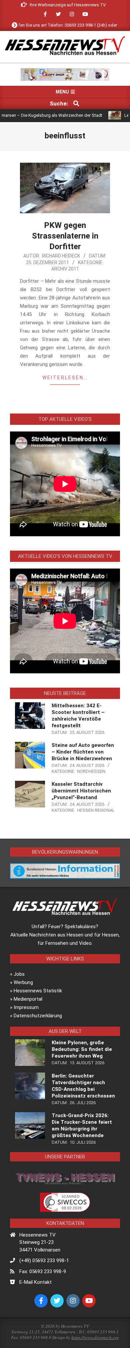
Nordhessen (91, 771)
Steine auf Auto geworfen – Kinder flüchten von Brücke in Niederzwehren (83, 751)
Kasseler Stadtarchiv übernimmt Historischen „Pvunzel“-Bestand (81, 790)
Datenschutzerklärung (38, 1016)
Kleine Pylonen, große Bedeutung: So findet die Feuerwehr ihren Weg (82, 1049)
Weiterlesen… (65, 377)
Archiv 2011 (65, 268)
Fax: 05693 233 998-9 (42, 1271)
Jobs (19, 974)
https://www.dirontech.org (95, 1337)
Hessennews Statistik (38, 991)
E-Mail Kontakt (35, 1282)
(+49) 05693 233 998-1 (44, 1261)
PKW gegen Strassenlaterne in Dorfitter (65, 236)
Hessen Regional (96, 810)
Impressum (26, 1007)
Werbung (23, 982)
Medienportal (28, 999)
